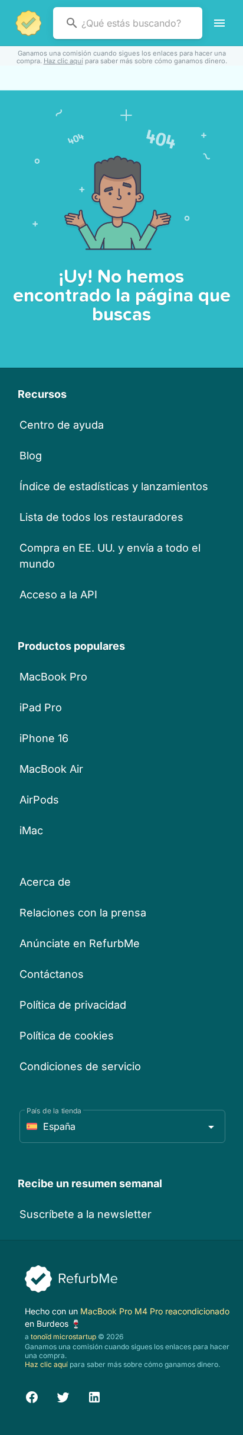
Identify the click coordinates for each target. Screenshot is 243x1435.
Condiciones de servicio (80, 1066)
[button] (122, 1126)
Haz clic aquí (63, 61)
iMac (31, 830)
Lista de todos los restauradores (101, 517)
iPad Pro (40, 707)
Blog (30, 455)
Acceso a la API (58, 594)
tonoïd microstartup (63, 1336)
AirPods (39, 799)
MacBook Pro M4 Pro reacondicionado (154, 1311)
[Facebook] (32, 1395)
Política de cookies (66, 1035)
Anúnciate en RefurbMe (79, 943)
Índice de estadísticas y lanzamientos (113, 486)
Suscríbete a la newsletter (85, 1214)
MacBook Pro (53, 676)
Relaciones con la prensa (82, 912)
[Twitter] (63, 1395)
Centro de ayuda (61, 425)
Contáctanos (51, 974)
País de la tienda (54, 1110)
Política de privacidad (72, 1005)
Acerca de (45, 882)
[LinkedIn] (94, 1395)
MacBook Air (51, 769)
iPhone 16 (43, 738)
